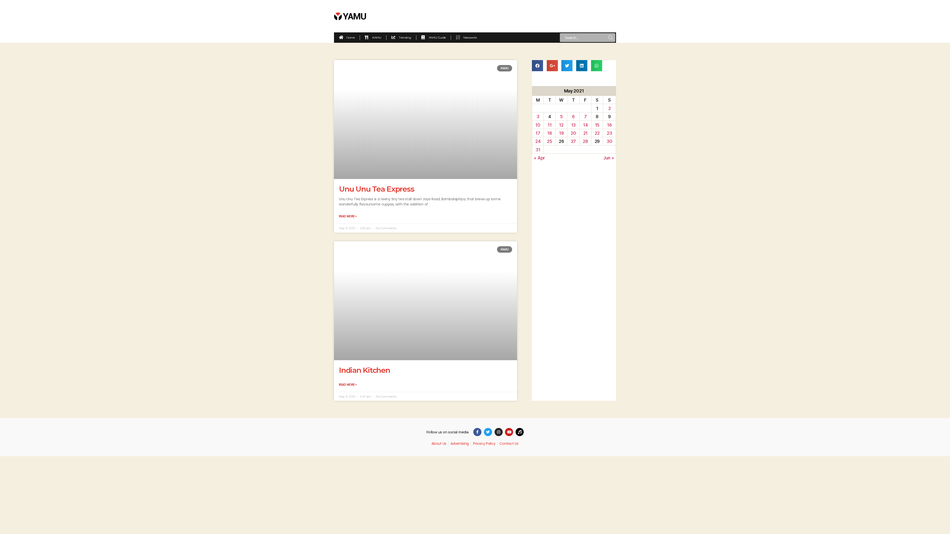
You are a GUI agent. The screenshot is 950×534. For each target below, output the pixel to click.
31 (538, 149)
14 (585, 125)
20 (573, 133)
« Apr (539, 157)
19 (561, 133)
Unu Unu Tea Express (376, 189)
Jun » (608, 157)
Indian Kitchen (364, 370)
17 (538, 133)
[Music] (520, 432)
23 (609, 133)
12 (561, 125)
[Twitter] (488, 432)
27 (573, 141)
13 (573, 125)
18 (549, 133)
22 (597, 133)
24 (537, 141)
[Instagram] (499, 432)
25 (549, 141)
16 (609, 125)
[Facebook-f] (477, 432)
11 (549, 125)
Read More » (348, 216)
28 (585, 141)
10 (537, 125)
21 (585, 133)
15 (597, 125)
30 (609, 141)
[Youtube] (509, 432)
